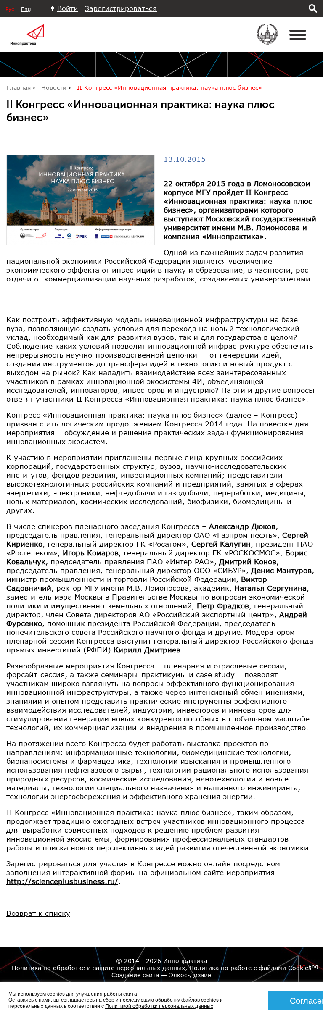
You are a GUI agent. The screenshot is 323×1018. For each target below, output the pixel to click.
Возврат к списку (38, 913)
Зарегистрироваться (121, 8)
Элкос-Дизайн (190, 975)
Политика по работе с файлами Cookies (250, 967)
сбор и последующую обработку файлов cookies (161, 999)
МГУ (273, 40)
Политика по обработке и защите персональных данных (98, 967)
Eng (26, 9)
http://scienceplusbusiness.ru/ (62, 881)
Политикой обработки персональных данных (159, 1005)
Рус (9, 9)
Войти (67, 8)
